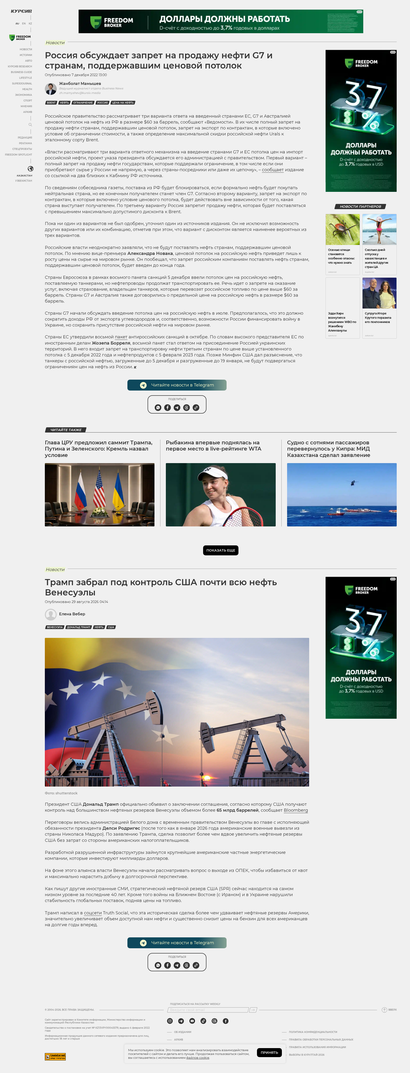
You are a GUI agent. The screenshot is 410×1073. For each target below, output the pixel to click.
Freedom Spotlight (18, 154)
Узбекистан (23, 180)
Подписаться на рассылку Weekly (195, 1004)
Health (27, 89)
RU (17, 23)
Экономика (23, 95)
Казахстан (24, 175)
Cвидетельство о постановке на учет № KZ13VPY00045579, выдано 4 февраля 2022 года (97, 1029)
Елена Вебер (72, 614)
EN (24, 23)
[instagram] (170, 1021)
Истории (26, 55)
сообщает (273, 169)
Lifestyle (25, 77)
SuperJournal (22, 83)
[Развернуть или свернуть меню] (30, 125)
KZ (30, 23)
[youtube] (192, 1021)
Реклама (25, 143)
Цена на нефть (123, 102)
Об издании (182, 1032)
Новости (26, 49)
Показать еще (220, 550)
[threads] (214, 1021)
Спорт (27, 100)
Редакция (25, 137)
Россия (102, 102)
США (111, 627)
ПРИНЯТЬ (269, 1052)
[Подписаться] (253, 1010)
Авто (28, 60)
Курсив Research (20, 66)
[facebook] (225, 1021)
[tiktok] (203, 1021)
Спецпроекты (22, 149)
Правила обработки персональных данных (321, 1039)
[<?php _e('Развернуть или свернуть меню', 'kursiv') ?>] (30, 169)
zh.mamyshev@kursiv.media (79, 93)
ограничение (83, 102)
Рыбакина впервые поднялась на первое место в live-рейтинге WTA (213, 445)
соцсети (93, 913)
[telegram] (181, 1021)
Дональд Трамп (78, 627)
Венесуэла (55, 627)
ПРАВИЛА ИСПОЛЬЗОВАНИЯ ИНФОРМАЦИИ (317, 1047)
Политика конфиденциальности (313, 1032)
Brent (51, 102)
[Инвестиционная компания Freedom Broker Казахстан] (20, 38)
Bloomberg (296, 810)
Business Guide (21, 72)
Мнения (26, 106)
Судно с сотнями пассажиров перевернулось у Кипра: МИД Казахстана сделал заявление (328, 448)
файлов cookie (197, 1057)
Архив (27, 112)
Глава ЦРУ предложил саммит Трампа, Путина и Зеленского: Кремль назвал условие (98, 448)
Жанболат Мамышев (80, 83)
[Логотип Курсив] (21, 11)
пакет (121, 337)
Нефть (64, 102)
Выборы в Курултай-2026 (306, 1055)
